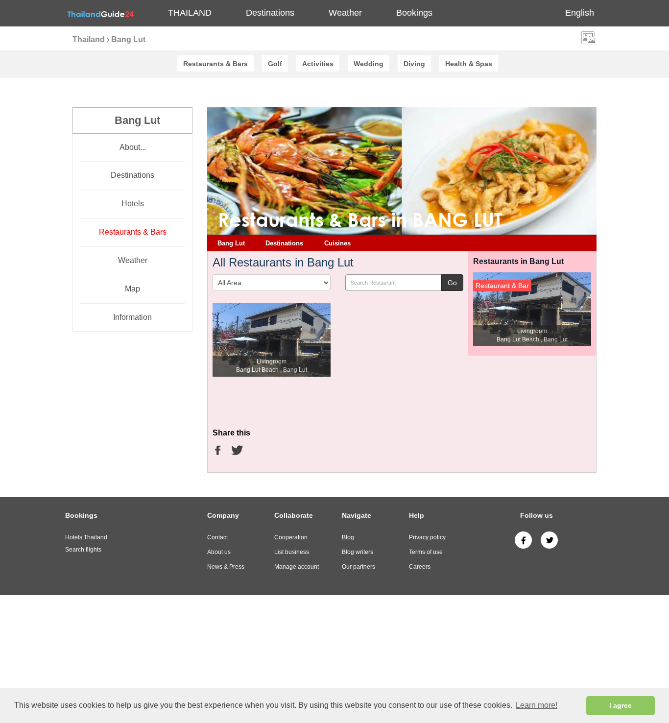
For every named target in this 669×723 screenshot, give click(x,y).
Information (132, 317)
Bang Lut (231, 243)
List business (291, 552)
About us (219, 552)
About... (132, 147)
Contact (217, 537)
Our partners (358, 566)
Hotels (132, 203)
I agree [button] (620, 705)
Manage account (296, 566)
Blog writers (357, 552)
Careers (419, 566)
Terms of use (426, 552)
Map (132, 289)
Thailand (190, 13)
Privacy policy (427, 537)
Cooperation (291, 537)
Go (452, 283)
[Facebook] (523, 540)
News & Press (225, 566)
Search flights (83, 549)
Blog (348, 537)
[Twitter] (549, 540)
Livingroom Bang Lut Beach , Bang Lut (271, 365)
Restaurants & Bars (133, 232)
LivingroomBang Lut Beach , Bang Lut (532, 335)
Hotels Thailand (86, 537)
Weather (345, 13)
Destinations (132, 175)
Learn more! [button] (536, 705)
